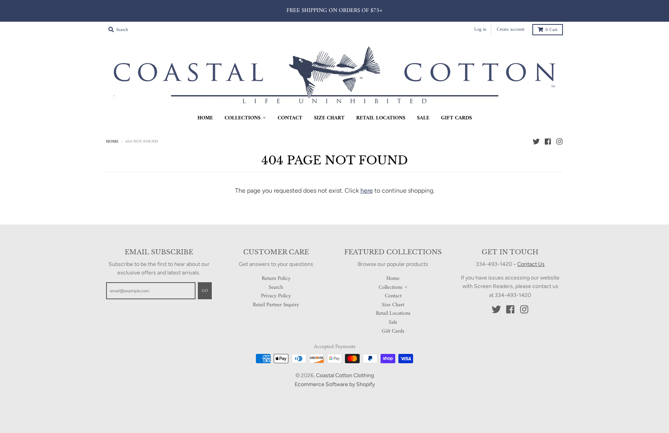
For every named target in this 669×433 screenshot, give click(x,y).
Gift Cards (393, 331)
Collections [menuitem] (243, 118)
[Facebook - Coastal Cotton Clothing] (547, 141)
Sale (393, 322)
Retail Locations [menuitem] (380, 118)
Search (276, 287)
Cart (551, 30)
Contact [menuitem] (290, 118)
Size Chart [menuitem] (329, 118)
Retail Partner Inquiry (276, 305)
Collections (390, 287)
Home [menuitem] (205, 118)
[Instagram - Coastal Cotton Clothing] (559, 141)
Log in (480, 30)
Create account (511, 30)
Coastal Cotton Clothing (345, 375)
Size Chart (393, 305)
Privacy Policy (276, 296)
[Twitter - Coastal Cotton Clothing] (536, 141)
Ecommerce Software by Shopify (335, 384)
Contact (393, 296)
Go (205, 291)
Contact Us (531, 264)
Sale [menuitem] (423, 118)
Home (112, 141)
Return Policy (276, 278)
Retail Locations (393, 313)
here (366, 190)
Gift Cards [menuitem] (456, 118)
